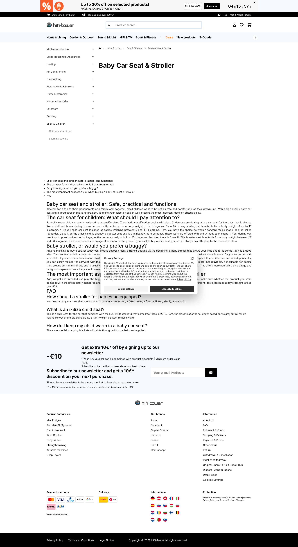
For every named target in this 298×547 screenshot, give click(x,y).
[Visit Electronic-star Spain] (153, 505)
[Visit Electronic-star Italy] (177, 498)
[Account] (234, 25)
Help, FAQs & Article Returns (237, 14)
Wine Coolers (54, 435)
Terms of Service (227, 500)
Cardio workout (56, 430)
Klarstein (156, 435)
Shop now (211, 6)
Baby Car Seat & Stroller (160, 48)
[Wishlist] (242, 25)
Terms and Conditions (81, 540)
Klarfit (154, 445)
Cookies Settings (213, 479)
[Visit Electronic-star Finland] (171, 512)
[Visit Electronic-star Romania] (159, 512)
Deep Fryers (54, 454)
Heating (51, 64)
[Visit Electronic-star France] (171, 498)
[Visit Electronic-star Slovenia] (165, 520)
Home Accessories (57, 101)
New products (186, 37)
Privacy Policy (209, 500)
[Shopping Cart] (249, 25)
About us (208, 420)
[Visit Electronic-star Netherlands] (153, 520)
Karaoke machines (57, 450)
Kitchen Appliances (58, 49)
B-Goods (205, 37)
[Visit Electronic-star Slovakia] (159, 505)
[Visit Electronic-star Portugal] (159, 520)
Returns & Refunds (213, 430)
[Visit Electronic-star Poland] (177, 505)
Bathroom (52, 108)
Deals (169, 37)
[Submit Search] (109, 25)
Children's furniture (60, 131)
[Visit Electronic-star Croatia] (153, 512)
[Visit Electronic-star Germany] (153, 498)
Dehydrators (54, 440)
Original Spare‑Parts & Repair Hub (223, 464)
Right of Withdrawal (214, 459)
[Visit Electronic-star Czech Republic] (165, 505)
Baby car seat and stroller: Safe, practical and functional (80, 180)
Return (207, 450)
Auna (154, 420)
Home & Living (114, 48)
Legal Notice (106, 540)
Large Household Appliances (63, 56)
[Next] (255, 37)
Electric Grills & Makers (60, 86)
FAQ (49, 195)
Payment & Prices (213, 440)
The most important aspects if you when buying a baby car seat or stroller (90, 191)
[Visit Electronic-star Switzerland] (165, 498)
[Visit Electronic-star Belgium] (177, 512)
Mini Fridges (54, 420)
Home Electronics (57, 93)
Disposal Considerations (217, 469)
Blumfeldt (156, 425)
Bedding (51, 116)
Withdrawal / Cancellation (218, 454)
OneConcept (158, 450)
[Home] (103, 48)
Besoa (154, 440)
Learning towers (58, 138)
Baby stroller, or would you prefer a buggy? (72, 188)
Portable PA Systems (59, 425)
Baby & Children (56, 123)
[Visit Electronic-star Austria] (159, 498)
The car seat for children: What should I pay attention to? (80, 184)
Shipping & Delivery (214, 435)
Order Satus (210, 445)
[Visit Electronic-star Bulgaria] (165, 512)
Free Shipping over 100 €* (100, 14)
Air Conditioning (56, 71)
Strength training (56, 445)
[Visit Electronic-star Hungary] (171, 505)
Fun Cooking (54, 79)
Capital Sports (159, 430)
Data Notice (210, 474)
